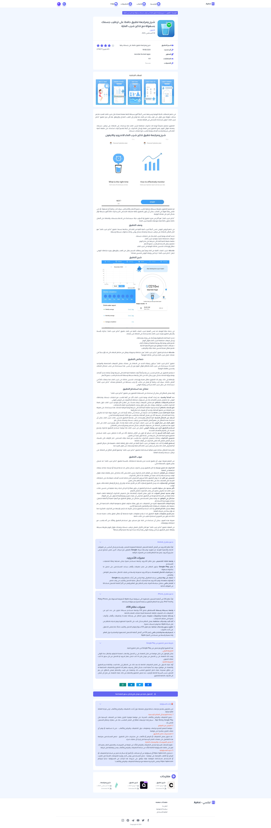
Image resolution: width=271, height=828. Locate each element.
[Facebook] (148, 820)
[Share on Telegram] (131, 684)
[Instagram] (123, 820)
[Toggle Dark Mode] (65, 4)
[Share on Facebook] (148, 684)
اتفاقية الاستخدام (162, 812)
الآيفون (168, 13)
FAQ (112, 4)
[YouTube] (138, 820)
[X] (143, 820)
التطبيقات (125, 4)
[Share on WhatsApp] (122, 684)
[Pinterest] (128, 820)
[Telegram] (133, 820)
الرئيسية (153, 4)
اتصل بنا (164, 806)
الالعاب (139, 4)
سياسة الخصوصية (161, 809)
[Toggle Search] (59, 4)
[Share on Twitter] (139, 684)
